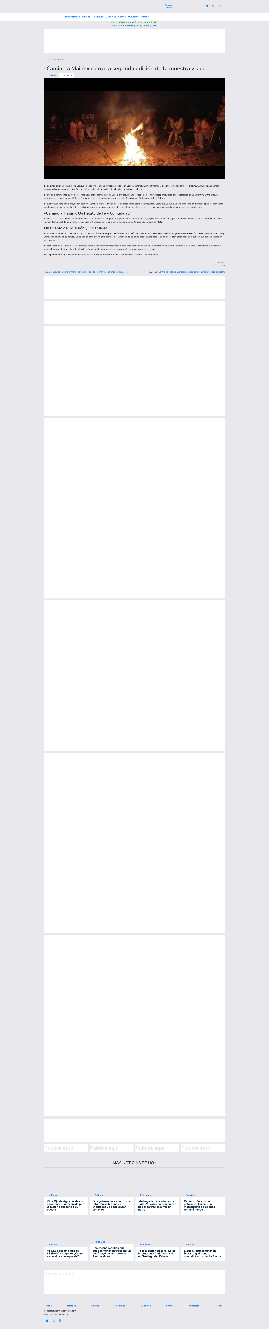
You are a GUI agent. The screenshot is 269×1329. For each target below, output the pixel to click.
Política (86, 16)
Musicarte (133, 16)
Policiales (98, 16)
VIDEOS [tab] (67, 75)
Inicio (67, 16)
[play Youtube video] (134, 128)
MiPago (145, 16)
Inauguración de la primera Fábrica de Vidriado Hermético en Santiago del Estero (90, 271)
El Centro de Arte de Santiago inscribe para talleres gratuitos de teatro (190, 271)
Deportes (111, 16)
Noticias (75, 16)
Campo (122, 16)
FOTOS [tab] (52, 75)
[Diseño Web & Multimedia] (135, 1327)
